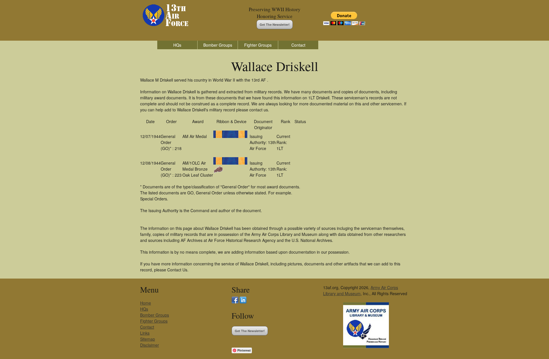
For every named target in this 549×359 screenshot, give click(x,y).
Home (145, 303)
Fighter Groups (258, 45)
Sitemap (147, 339)
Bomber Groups (217, 45)
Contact (298, 45)
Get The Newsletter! (275, 24)
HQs (177, 45)
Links (145, 333)
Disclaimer (149, 345)
